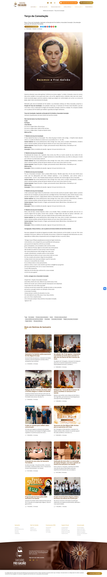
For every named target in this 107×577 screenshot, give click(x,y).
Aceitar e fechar (95, 573)
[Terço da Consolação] (53, 61)
